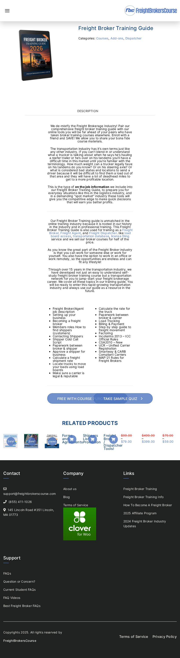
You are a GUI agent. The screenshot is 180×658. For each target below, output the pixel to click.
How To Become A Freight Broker (147, 505)
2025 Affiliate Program (140, 513)
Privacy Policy (165, 636)
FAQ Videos (11, 598)
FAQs (7, 573)
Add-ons (116, 38)
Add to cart (72, 439)
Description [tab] (87, 111)
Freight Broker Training (140, 489)
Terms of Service (75, 505)
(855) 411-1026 (20, 502)
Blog (66, 497)
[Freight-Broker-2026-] (37, 55)
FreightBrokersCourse (19, 640)
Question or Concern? (19, 581)
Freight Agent (70, 233)
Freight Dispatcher (103, 233)
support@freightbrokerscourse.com (29, 493)
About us (69, 489)
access (65, 236)
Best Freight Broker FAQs (21, 606)
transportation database (91, 236)
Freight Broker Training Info (143, 497)
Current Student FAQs (19, 589)
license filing (120, 236)
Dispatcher (133, 38)
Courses (102, 38)
